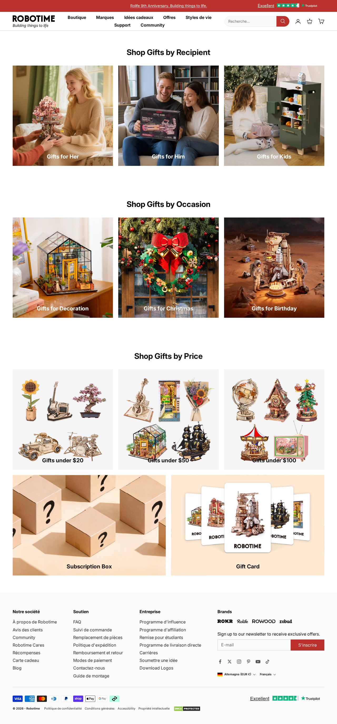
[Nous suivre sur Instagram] (239, 661)
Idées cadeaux (138, 17)
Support (122, 25)
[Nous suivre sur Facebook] (220, 661)
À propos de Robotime (35, 621)
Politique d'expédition (94, 645)
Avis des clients (28, 629)
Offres (169, 17)
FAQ (77, 621)
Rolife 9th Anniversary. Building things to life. (168, 5)
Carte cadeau (26, 660)
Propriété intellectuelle (154, 708)
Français (265, 674)
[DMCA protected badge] (187, 708)
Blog (17, 668)
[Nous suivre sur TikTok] (267, 661)
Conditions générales (100, 708)
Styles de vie (198, 17)
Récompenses (26, 652)
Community (153, 25)
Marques (105, 17)
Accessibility (126, 708)
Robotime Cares (28, 645)
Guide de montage (91, 675)
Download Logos (156, 668)
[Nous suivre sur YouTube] (258, 661)
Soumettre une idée (158, 660)
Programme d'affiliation (163, 629)
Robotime (33, 708)
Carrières (149, 652)
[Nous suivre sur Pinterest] (248, 661)
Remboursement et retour (98, 652)
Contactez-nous (89, 668)
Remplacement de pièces (97, 637)
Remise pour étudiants (161, 637)
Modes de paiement (92, 660)
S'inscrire (307, 645)
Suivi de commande (92, 629)
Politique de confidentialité (63, 708)
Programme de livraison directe (170, 645)
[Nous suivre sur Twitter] (229, 661)
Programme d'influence (163, 621)
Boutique (77, 17)
